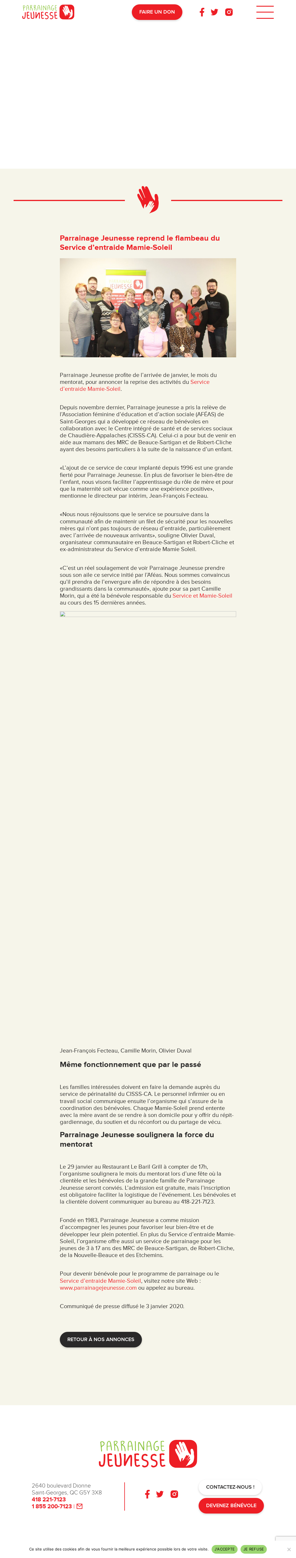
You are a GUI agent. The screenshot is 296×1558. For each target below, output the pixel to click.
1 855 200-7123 (52, 1506)
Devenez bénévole (231, 1506)
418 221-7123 (49, 1499)
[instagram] (229, 11)
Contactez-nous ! (230, 1487)
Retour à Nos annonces (100, 1339)
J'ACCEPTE (224, 1549)
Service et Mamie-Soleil (202, 595)
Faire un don (157, 12)
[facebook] (202, 11)
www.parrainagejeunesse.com (98, 1287)
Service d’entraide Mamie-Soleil (100, 1281)
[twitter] (214, 11)
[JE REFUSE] (289, 1549)
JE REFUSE (253, 1549)
